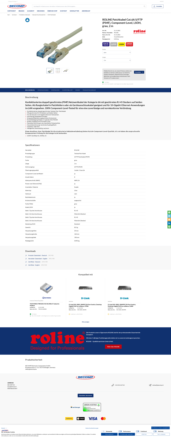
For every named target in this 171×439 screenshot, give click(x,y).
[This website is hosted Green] (92, 407)
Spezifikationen (43, 90)
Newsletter (74, 11)
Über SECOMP (52, 11)
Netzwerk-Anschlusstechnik (38, 14)
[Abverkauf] (169, 219)
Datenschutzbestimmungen (92, 428)
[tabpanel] (57, 42)
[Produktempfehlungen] (169, 216)
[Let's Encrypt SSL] (75, 407)
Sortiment (11, 11)
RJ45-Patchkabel (52, 14)
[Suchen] (144, 6)
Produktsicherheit (89, 90)
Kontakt (63, 11)
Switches (71, 301)
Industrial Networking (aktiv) (36, 300)
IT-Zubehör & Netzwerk (24, 14)
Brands (21, 11)
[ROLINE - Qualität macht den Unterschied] (58, 341)
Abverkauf (86, 11)
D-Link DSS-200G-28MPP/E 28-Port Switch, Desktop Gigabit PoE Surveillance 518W (122, 305)
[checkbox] (103, 431)
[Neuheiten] (169, 212)
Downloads (55, 90)
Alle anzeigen (85, 322)
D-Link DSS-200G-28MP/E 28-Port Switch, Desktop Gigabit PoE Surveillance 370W (85, 305)
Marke (77, 90)
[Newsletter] (169, 226)
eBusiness (41, 11)
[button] (4, 428)
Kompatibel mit (67, 90)
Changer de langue (12, 1)
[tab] (50, 70)
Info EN (162, 1)
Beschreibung (30, 90)
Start (8, 14)
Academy (30, 11)
